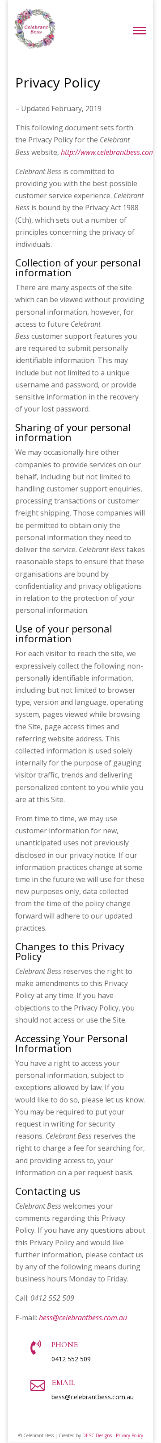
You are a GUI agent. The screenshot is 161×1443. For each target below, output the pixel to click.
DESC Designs (97, 1435)
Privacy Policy (129, 1435)
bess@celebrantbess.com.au (92, 1397)
